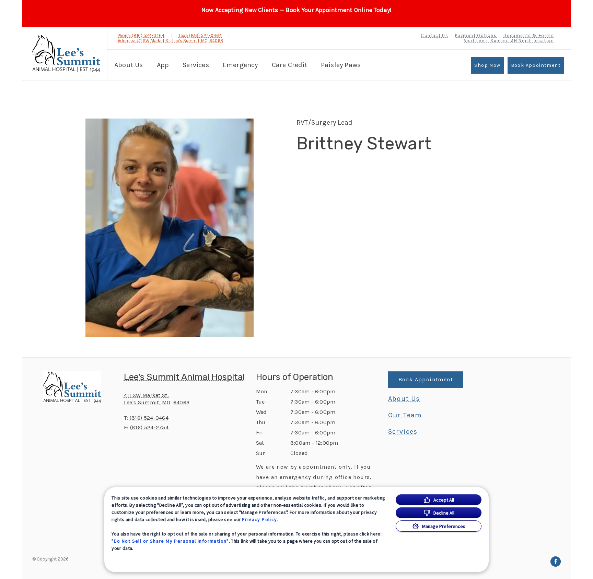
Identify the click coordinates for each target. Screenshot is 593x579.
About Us (128, 65)
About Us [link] (404, 399)
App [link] (163, 65)
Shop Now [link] (487, 65)
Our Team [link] (405, 415)
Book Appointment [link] (536, 65)
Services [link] (196, 65)
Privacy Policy (259, 519)
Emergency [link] (240, 65)
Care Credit (289, 65)
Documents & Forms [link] (528, 35)
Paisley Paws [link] (341, 65)
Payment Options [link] (476, 35)
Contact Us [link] (434, 35)
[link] (66, 54)
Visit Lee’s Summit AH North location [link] (509, 40)
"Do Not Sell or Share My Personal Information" (170, 541)
